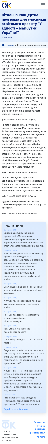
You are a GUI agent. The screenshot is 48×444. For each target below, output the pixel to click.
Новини (10, 45)
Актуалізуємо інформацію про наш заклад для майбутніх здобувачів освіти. (22, 302)
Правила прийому (37, 432)
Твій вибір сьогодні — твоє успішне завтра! (23, 339)
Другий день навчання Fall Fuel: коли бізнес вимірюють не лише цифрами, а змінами (24, 288)
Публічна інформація (40, 427)
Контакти (41, 437)
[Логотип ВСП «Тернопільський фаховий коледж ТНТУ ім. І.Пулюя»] (6, 4)
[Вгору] (43, 439)
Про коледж (39, 422)
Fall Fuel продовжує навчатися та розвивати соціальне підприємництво (21, 317)
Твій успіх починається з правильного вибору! (17, 329)
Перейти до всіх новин (16, 409)
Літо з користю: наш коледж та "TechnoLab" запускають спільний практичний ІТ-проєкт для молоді (22, 399)
